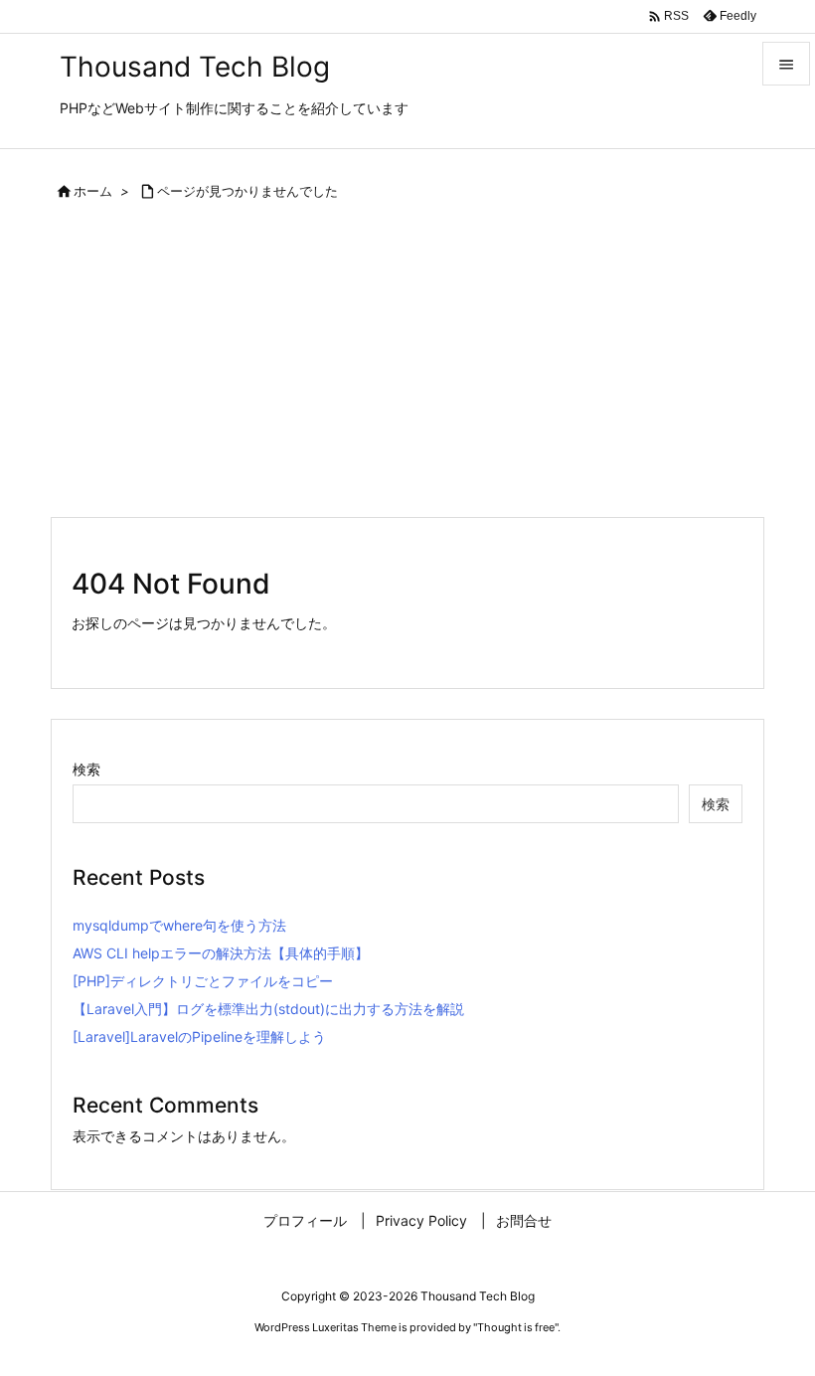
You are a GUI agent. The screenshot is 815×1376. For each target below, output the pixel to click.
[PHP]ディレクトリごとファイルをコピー (203, 980)
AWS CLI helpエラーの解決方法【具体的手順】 (221, 953)
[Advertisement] (407, 367)
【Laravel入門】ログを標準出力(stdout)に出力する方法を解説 (268, 1008)
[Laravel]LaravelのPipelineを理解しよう (199, 1036)
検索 (86, 769)
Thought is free (516, 1327)
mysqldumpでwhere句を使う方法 (179, 925)
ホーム (93, 191)
